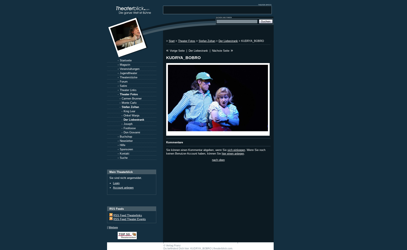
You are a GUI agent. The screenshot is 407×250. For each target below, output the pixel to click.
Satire (123, 85)
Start (172, 41)
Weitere (113, 227)
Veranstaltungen (129, 68)
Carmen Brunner (132, 98)
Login (116, 183)
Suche (124, 157)
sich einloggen (236, 150)
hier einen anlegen (233, 153)
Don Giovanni (132, 132)
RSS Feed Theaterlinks (127, 215)
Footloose (130, 128)
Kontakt (124, 153)
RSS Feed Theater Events (129, 219)
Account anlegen (123, 187)
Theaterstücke (128, 77)
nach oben (218, 160)
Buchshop (126, 136)
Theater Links (128, 90)
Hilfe (122, 145)
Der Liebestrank (134, 119)
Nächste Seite (220, 50)
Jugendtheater (128, 73)
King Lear (129, 111)
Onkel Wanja (131, 115)
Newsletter (126, 140)
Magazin (125, 64)
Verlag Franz (173, 245)
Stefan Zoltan (130, 107)
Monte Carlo (129, 102)
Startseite (126, 60)
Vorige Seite (177, 50)
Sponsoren (126, 149)
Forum (124, 81)
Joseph (128, 124)
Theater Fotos (129, 94)
